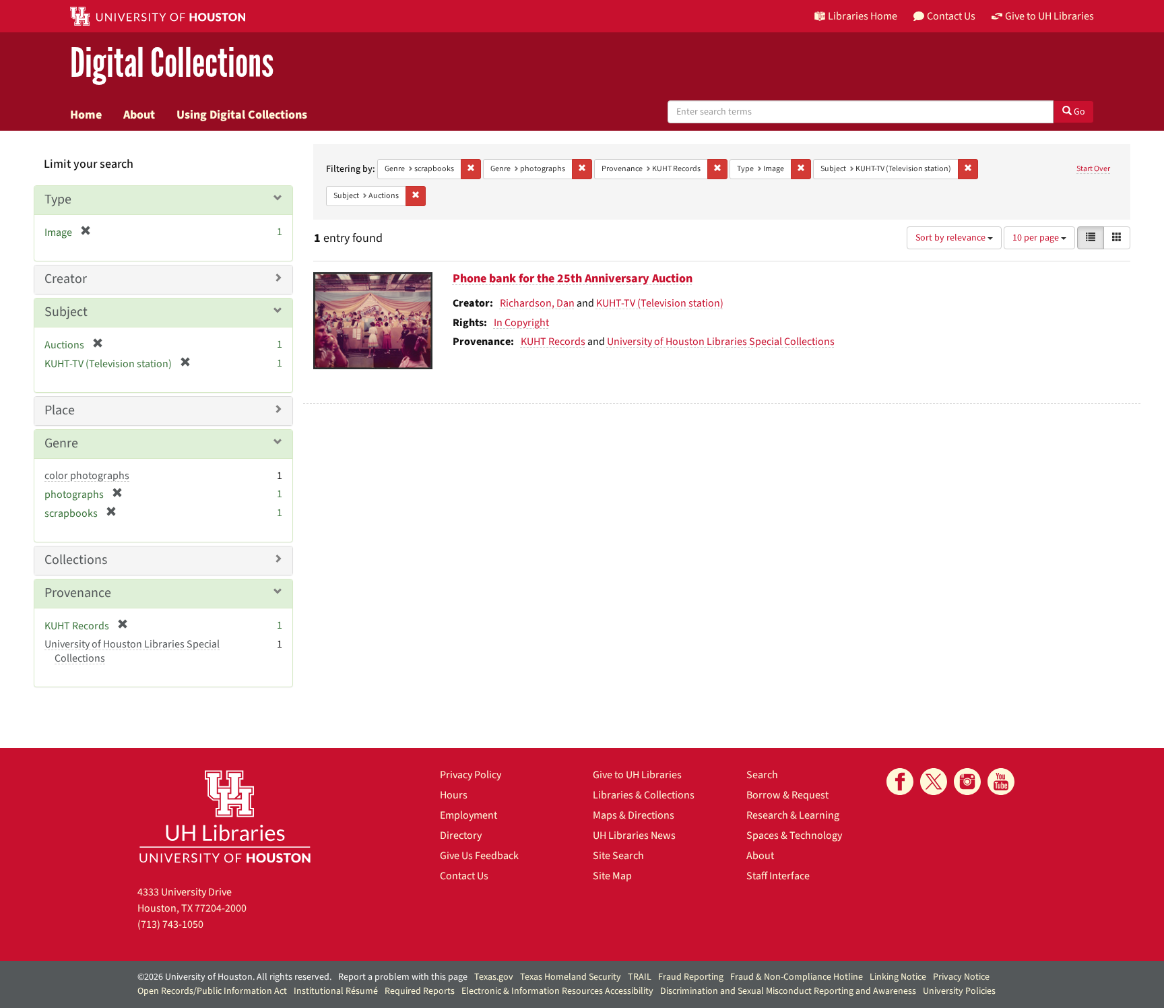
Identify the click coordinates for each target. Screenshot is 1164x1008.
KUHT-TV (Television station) (659, 303)
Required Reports (420, 991)
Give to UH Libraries (637, 774)
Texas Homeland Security (570, 977)
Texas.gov (493, 977)
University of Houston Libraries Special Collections (721, 341)
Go (1078, 112)
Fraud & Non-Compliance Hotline (796, 977)
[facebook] (899, 781)
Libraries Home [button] (862, 16)
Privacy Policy (470, 774)
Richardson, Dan (537, 303)
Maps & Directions (633, 815)
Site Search (618, 855)
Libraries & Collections (643, 795)
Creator (65, 279)
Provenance (77, 593)
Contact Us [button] (951, 16)
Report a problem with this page (402, 977)
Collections (75, 559)
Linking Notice (898, 977)
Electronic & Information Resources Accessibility (557, 991)
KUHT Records (553, 341)
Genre (61, 443)
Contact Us (464, 876)
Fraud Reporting (690, 977)
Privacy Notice (961, 977)
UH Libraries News (634, 835)
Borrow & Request (787, 795)
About (139, 114)
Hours (453, 795)
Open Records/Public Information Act (212, 991)
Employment (468, 815)
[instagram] (967, 781)
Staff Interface (778, 876)
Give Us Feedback (479, 855)
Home (86, 114)
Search (762, 774)
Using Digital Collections (241, 114)
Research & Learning (792, 815)
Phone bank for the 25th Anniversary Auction (572, 278)
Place (59, 410)
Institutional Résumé (336, 991)
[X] (933, 781)
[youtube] (1001, 781)
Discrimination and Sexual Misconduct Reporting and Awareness (788, 991)
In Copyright (521, 322)
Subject (66, 312)
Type (57, 199)
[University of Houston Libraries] (225, 816)
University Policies (959, 991)
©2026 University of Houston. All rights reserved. (234, 977)
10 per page (1036, 238)
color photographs (86, 475)
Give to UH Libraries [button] (1049, 16)
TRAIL (639, 977)
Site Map (612, 876)
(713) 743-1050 (170, 924)
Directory (461, 835)
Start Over (1093, 169)
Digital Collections (171, 63)
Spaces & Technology (794, 835)
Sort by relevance (951, 238)
